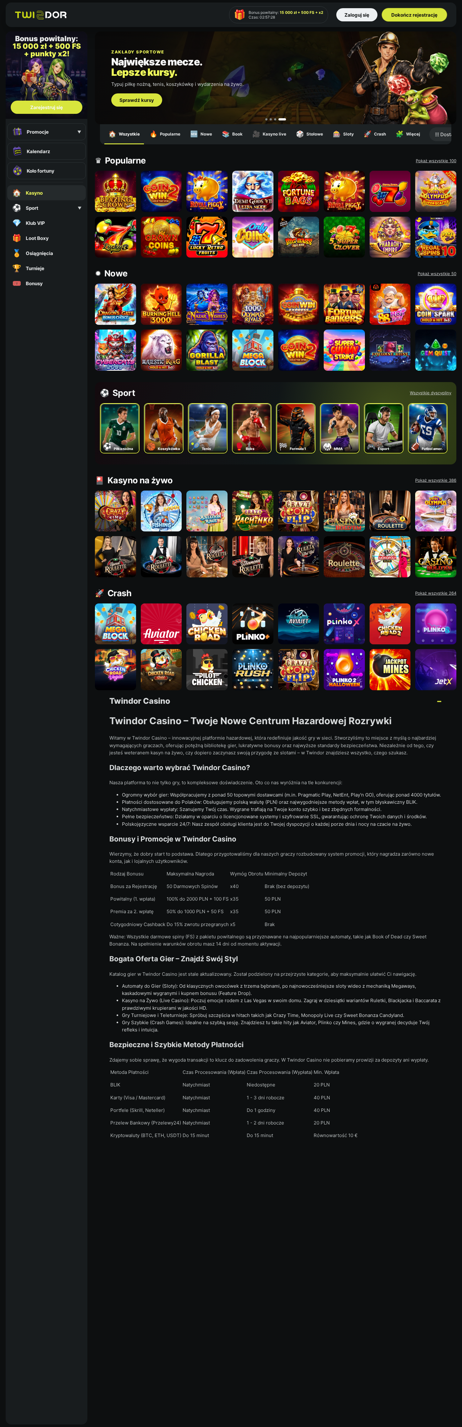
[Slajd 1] (269, 119)
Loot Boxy (30, 238)
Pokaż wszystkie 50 (437, 273)
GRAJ (115, 184)
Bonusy (27, 283)
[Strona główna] (41, 14)
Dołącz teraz (134, 108)
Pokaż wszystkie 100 (436, 160)
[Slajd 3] (280, 119)
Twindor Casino (139, 701)
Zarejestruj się (46, 107)
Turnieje (28, 268)
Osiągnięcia (32, 253)
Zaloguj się (356, 15)
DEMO (115, 198)
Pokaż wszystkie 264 (435, 593)
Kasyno (27, 192)
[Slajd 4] (285, 119)
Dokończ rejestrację (414, 15)
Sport (47, 207)
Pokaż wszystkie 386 (435, 480)
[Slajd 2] (276, 119)
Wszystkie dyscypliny (430, 392)
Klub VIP (28, 223)
